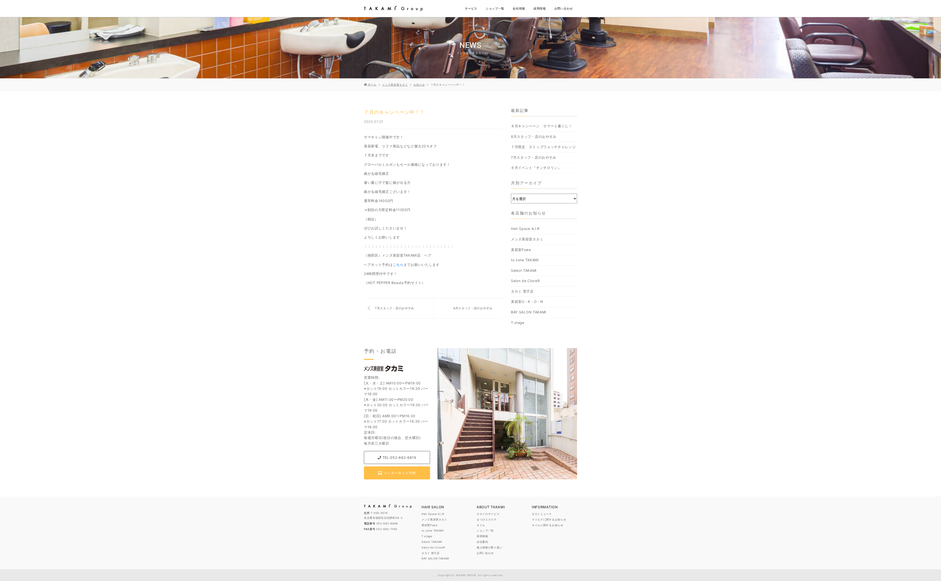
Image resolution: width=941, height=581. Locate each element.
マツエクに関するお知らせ (549, 519)
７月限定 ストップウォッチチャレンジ (543, 147)
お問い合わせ (563, 8)
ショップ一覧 (495, 8)
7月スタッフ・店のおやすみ (394, 308)
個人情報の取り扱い (489, 547)
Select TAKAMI (524, 270)
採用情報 (539, 8)
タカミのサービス (488, 514)
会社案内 (482, 542)
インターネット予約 (399, 473)
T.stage (517, 322)
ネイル (481, 525)
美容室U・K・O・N (527, 301)
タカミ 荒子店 (522, 291)
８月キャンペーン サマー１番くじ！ (543, 126)
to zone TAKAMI (525, 260)
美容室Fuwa (521, 250)
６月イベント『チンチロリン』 (536, 168)
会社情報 (519, 8)
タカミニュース (542, 514)
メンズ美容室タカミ (527, 239)
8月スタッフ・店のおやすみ (473, 308)
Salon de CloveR (525, 281)
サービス (471, 8)
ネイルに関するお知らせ (547, 525)
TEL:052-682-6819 (398, 457)
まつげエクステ (487, 519)
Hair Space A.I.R (525, 228)
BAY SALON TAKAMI (528, 312)
